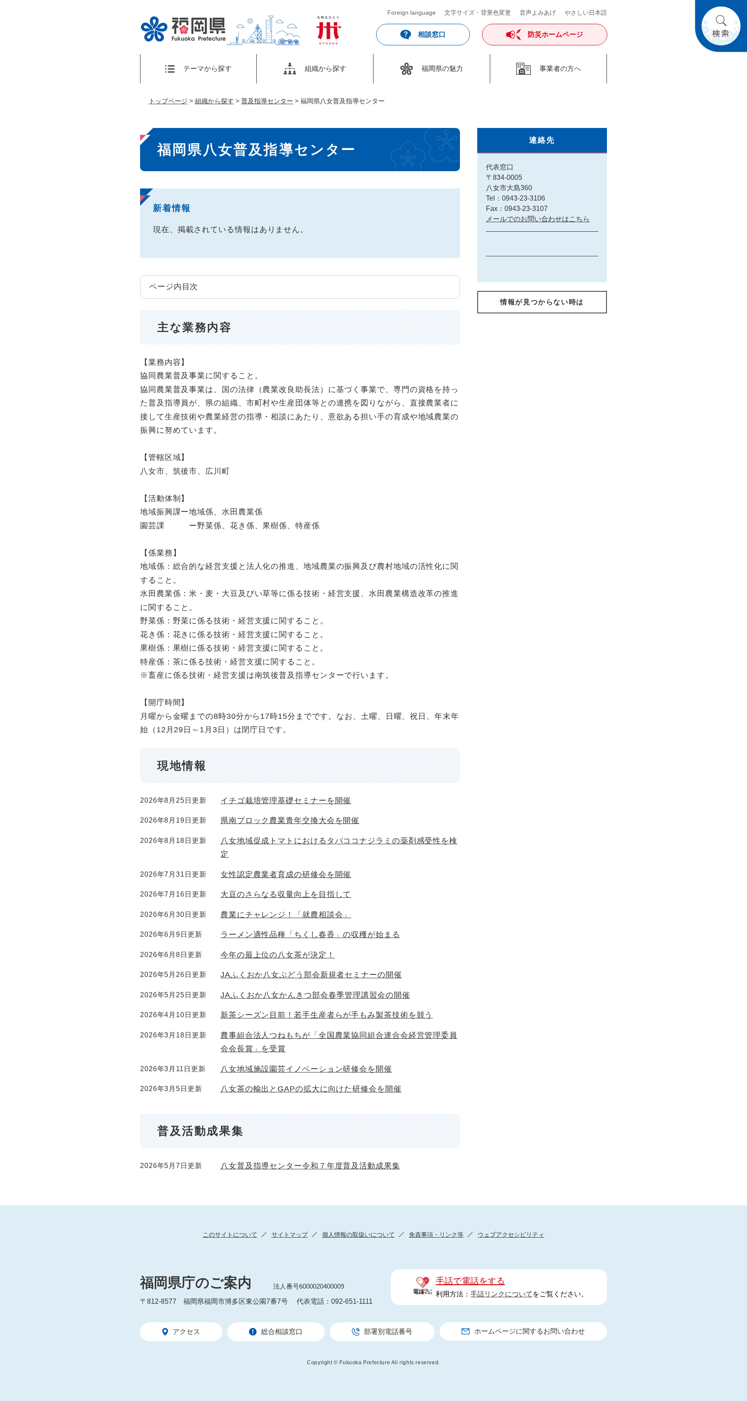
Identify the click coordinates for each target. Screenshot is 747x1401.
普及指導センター (267, 101)
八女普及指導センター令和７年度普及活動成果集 (310, 1166)
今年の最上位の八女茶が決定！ (277, 955)
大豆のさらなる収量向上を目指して (285, 894)
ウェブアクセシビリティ (511, 1234)
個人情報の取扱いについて (358, 1234)
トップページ (168, 101)
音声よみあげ (538, 12)
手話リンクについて (501, 1294)
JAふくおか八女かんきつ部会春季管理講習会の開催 (315, 995)
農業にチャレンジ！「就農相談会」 (285, 914)
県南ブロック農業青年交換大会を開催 (289, 820)
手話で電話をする (470, 1281)
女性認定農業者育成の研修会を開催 (285, 874)
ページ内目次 (173, 286)
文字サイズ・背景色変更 (477, 13)
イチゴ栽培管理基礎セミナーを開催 (285, 800)
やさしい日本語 (586, 12)
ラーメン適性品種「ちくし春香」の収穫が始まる (310, 934)
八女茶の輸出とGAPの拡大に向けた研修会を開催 (311, 1089)
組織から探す (214, 101)
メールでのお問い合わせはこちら (538, 219)
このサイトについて (230, 1234)
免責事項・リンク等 (436, 1234)
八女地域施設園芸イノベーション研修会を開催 (306, 1069)
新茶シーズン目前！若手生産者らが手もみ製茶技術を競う (326, 1015)
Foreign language (411, 12)
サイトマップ (289, 1234)
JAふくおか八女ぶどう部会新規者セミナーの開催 (311, 974)
